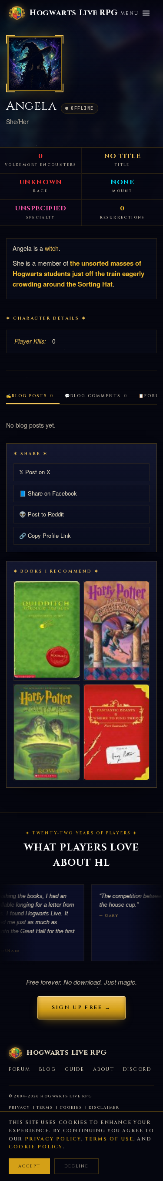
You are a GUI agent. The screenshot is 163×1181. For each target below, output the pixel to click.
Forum (19, 1069)
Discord (137, 1069)
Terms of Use (109, 1139)
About (103, 1069)
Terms (45, 1107)
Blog (47, 1069)
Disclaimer (104, 1107)
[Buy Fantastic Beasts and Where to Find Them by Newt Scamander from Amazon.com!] (117, 732)
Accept (29, 1166)
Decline (76, 1166)
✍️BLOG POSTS (29, 395)
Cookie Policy (36, 1147)
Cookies (71, 1107)
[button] (35, 63)
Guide (74, 1069)
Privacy (19, 1107)
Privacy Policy (53, 1139)
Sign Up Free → (81, 1007)
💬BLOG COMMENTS (96, 395)
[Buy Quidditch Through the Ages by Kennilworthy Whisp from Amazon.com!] (47, 629)
